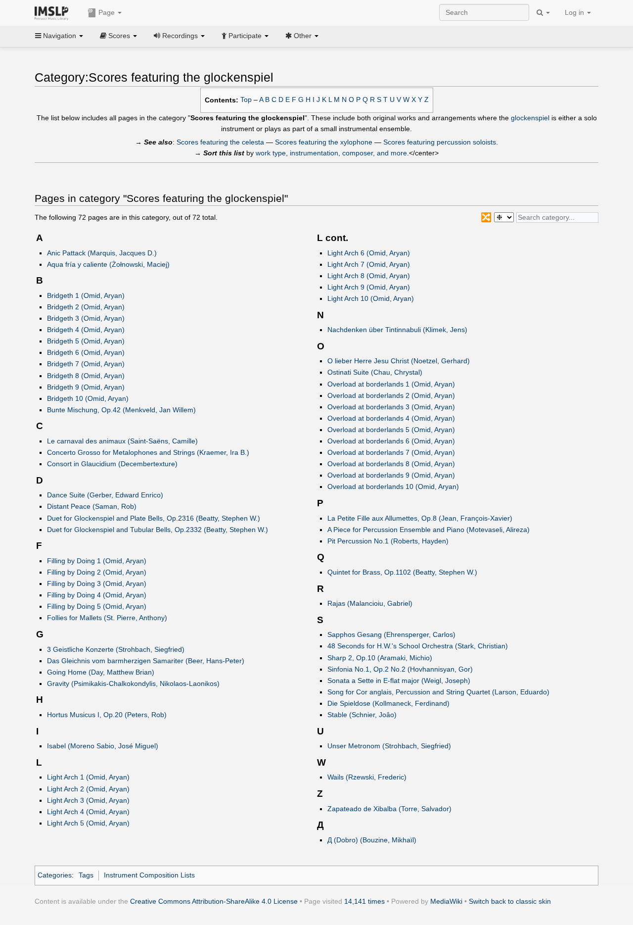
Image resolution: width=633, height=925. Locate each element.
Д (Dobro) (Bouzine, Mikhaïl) (371, 840)
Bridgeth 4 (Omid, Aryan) (86, 330)
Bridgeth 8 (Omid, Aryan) (86, 376)
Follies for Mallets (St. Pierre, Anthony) (107, 618)
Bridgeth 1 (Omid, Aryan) (86, 295)
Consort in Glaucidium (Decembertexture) (112, 464)
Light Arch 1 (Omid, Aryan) (88, 777)
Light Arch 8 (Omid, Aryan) (368, 276)
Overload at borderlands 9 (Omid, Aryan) (391, 475)
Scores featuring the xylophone (323, 142)
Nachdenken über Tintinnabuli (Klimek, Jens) (397, 330)
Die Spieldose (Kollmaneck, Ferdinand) (388, 703)
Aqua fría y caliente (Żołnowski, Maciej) (108, 264)
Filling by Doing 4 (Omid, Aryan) (96, 595)
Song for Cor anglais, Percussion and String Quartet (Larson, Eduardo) (438, 692)
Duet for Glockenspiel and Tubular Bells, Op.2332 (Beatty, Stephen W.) (157, 530)
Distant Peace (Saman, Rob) (91, 506)
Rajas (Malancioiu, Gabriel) (369, 603)
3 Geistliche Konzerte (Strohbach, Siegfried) (115, 649)
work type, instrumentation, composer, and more (331, 153)
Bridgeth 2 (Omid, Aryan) (86, 307)
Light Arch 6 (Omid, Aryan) (368, 253)
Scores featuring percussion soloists (439, 142)
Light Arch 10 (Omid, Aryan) (370, 298)
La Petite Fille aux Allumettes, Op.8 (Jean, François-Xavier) (419, 518)
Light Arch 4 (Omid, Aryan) (88, 812)
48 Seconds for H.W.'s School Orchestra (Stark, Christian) (417, 646)
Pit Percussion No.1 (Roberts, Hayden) (388, 541)
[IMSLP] (53, 12)
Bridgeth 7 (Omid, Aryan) (86, 364)
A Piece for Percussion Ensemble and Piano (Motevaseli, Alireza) (428, 530)
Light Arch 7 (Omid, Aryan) (368, 264)
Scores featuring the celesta (220, 142)
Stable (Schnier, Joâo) (362, 715)
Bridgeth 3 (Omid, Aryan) (86, 318)
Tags (86, 875)
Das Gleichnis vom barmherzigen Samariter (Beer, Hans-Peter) (145, 661)
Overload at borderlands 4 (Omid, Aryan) (391, 418)
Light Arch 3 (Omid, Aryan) (88, 800)
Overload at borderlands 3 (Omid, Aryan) (391, 407)
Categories (55, 875)
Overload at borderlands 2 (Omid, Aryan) (391, 395)
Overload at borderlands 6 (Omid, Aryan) (391, 441)
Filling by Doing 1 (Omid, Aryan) (96, 561)
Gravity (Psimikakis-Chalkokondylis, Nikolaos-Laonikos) (133, 683)
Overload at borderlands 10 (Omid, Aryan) (393, 486)
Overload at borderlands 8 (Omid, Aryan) (391, 464)
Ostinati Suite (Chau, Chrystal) (374, 372)
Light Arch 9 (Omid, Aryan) (368, 287)
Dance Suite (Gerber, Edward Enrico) (105, 495)
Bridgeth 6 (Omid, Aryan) (86, 352)
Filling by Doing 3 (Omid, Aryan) (96, 583)
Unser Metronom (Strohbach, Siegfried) (389, 746)
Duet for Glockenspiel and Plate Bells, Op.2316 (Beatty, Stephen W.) (153, 518)
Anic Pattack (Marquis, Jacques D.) (102, 253)
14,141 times (364, 901)
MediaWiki (446, 901)
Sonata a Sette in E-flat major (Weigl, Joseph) (398, 680)
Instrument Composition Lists (149, 875)
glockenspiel (530, 118)
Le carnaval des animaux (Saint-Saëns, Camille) (122, 441)
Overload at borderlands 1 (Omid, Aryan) (391, 384)
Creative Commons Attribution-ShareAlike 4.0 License (214, 901)
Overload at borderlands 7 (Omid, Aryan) (391, 452)
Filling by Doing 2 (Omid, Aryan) (96, 572)
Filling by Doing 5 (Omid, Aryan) (96, 606)
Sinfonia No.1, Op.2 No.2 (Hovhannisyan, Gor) (400, 669)
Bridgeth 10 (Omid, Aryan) (88, 398)
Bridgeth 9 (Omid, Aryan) (86, 387)
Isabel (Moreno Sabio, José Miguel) (102, 746)
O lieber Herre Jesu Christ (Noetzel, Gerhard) (398, 361)
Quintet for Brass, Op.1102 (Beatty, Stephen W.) (402, 572)
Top (246, 99)
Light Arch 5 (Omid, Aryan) (88, 823)
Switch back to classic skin (510, 901)
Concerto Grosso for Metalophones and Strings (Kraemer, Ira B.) (148, 452)
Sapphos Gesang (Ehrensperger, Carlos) (391, 634)
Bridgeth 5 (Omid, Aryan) (86, 341)
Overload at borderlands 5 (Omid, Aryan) (391, 430)
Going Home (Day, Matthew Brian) (100, 672)
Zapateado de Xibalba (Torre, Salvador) (389, 809)
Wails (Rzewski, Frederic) (367, 777)
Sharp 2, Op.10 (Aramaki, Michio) (379, 658)
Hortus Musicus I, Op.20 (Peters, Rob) (107, 715)
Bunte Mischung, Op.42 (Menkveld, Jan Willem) (121, 410)
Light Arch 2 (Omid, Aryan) (88, 789)
